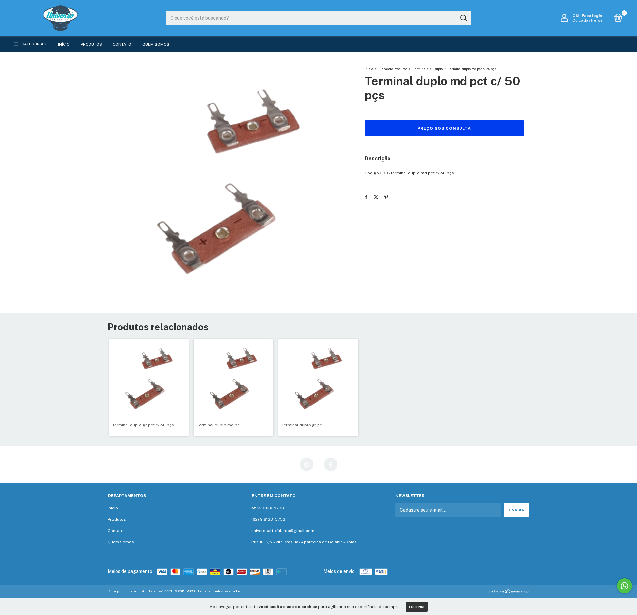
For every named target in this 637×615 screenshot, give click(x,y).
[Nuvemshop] (508, 592)
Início (64, 44)
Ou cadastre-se (587, 20)
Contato (122, 44)
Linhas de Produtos (392, 69)
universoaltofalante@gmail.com (282, 530)
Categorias (33, 44)
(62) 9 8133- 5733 (268, 519)
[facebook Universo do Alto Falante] (330, 464)
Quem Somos (155, 44)
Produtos (91, 44)
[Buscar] (463, 18)
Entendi (416, 607)
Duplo (438, 69)
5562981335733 (267, 508)
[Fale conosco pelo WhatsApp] (624, 585)
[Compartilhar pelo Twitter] (376, 197)
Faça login (592, 15)
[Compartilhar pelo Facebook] (366, 197)
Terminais (420, 69)
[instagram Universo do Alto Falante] (306, 464)
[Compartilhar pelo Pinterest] (386, 197)
